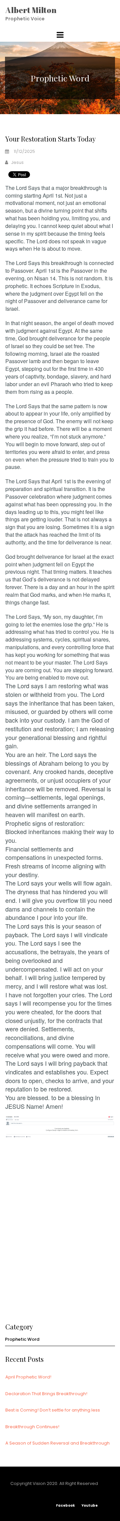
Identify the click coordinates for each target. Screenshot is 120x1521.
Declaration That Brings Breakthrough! (46, 1393)
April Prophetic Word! (28, 1377)
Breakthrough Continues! (32, 1427)
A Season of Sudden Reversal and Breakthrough (57, 1443)
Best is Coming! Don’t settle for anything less (52, 1410)
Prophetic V (19, 18)
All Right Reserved (78, 1483)
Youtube (93, 1505)
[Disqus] (60, 1227)
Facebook (65, 1505)
